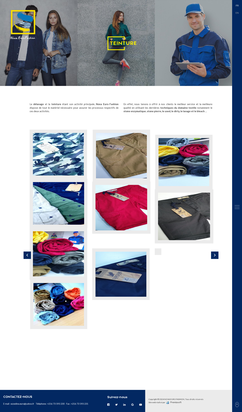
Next (214, 255)
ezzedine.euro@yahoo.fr (22, 403)
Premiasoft (176, 402)
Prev (27, 255)
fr (237, 5)
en (237, 12)
